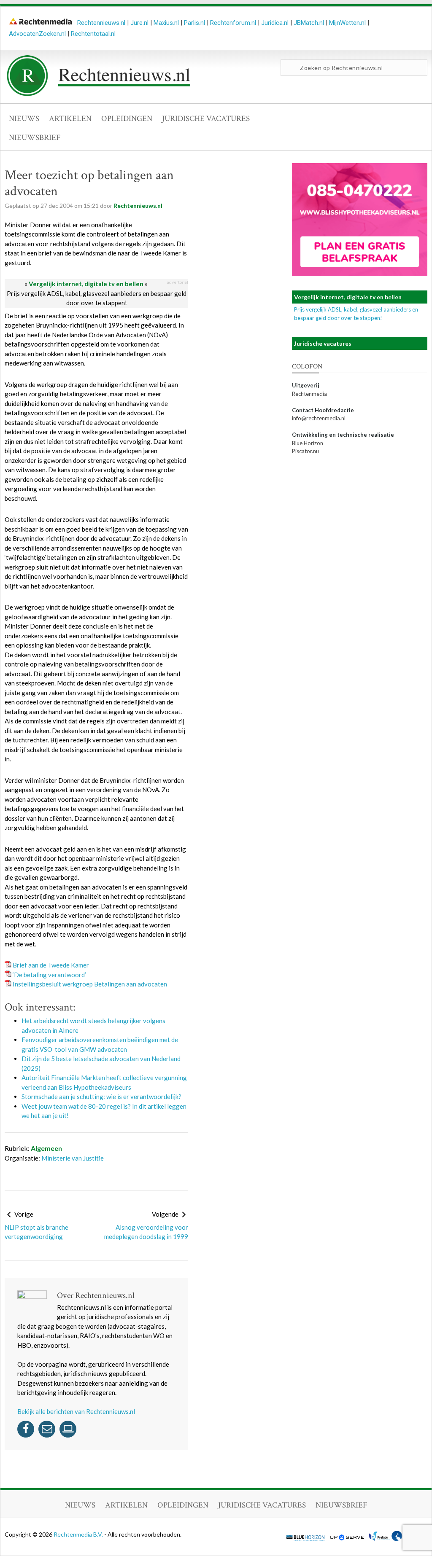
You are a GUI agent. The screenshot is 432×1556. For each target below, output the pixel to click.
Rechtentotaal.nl (93, 34)
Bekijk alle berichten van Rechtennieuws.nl (76, 1411)
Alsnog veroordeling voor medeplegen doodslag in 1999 (146, 1232)
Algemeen (46, 1148)
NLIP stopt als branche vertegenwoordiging (36, 1232)
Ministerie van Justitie (72, 1158)
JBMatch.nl (309, 23)
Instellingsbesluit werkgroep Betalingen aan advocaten (90, 984)
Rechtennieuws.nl (101, 23)
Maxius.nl (166, 23)
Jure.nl (139, 23)
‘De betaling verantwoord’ (49, 974)
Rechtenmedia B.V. (79, 1534)
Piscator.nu (305, 451)
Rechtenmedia (309, 393)
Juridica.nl (275, 23)
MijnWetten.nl (347, 23)
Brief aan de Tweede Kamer (51, 965)
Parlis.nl (194, 23)
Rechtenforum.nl (233, 23)
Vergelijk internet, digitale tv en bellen (86, 284)
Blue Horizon (307, 443)
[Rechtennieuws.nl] (99, 94)
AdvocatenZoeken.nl (37, 34)
